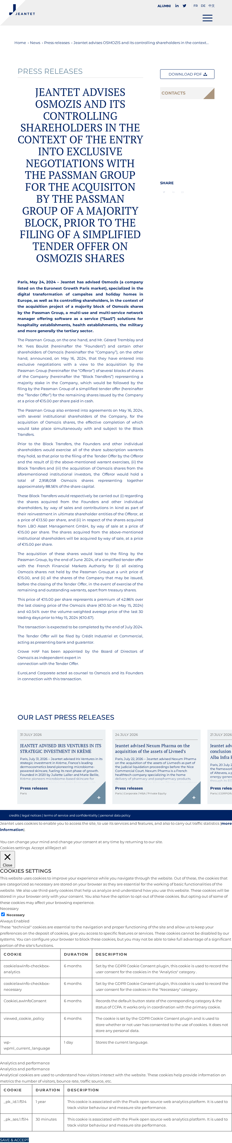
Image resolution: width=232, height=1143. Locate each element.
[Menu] (207, 18)
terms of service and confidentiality (71, 815)
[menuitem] (166, 6)
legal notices (31, 815)
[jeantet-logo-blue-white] (17, 13)
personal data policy (115, 815)
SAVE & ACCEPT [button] (14, 1140)
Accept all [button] (40, 847)
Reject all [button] (58, 847)
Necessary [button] (9, 908)
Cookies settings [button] (15, 847)
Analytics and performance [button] (25, 1063)
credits (14, 815)
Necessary (16, 915)
